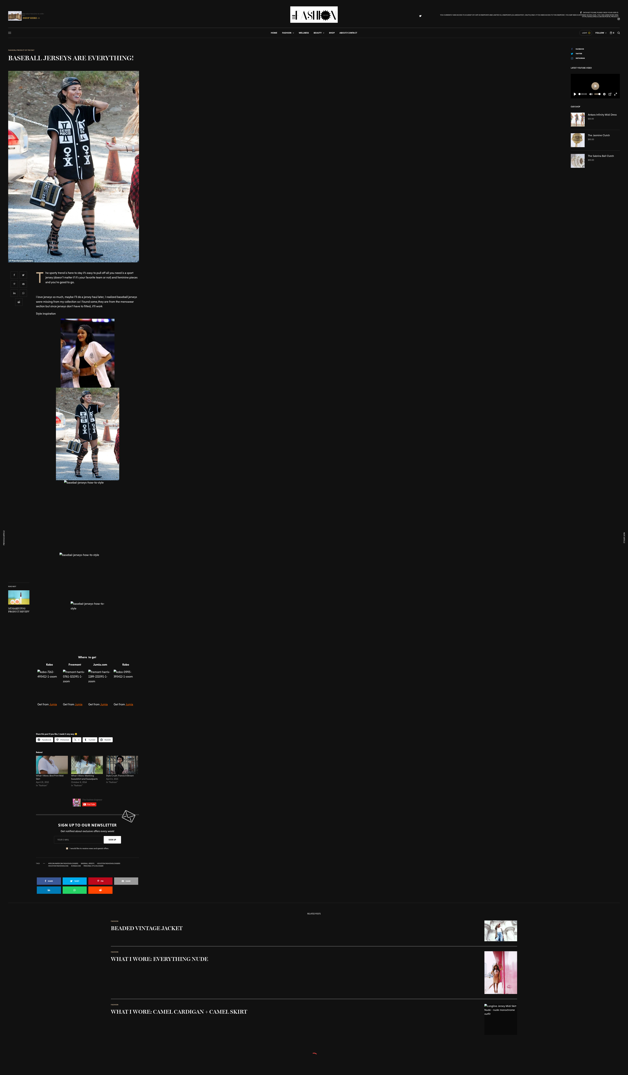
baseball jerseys (87, 863)
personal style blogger (93, 866)
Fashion (12, 50)
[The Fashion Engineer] (314, 14)
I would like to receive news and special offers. (89, 848)
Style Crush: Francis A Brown (120, 775)
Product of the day (25, 50)
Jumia (53, 704)
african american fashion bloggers (63, 863)
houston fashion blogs (58, 866)
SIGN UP (112, 840)
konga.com (76, 866)
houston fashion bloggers (108, 863)
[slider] (579, 94)
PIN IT (89, 353)
